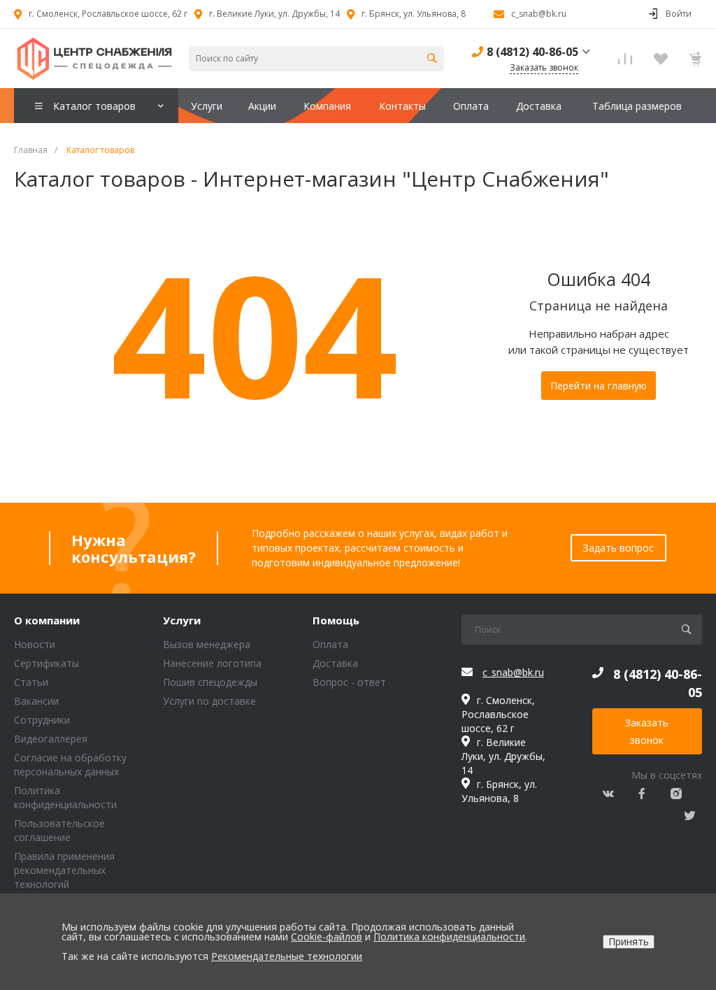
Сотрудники (42, 719)
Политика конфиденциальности (65, 797)
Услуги (182, 621)
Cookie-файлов (326, 936)
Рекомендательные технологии (286, 956)
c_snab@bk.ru (538, 14)
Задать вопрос (618, 547)
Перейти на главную (598, 385)
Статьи (31, 682)
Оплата (330, 644)
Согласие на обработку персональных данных (70, 764)
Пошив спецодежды (210, 682)
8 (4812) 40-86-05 (532, 51)
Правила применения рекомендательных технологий (64, 870)
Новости (34, 644)
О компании (47, 621)
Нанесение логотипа (212, 663)
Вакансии (36, 701)
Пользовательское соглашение (59, 830)
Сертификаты (46, 663)
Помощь (336, 621)
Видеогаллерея (50, 738)
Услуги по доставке (209, 701)
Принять (628, 941)
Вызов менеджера (206, 644)
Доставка (335, 663)
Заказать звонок (646, 731)
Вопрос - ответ (349, 682)
